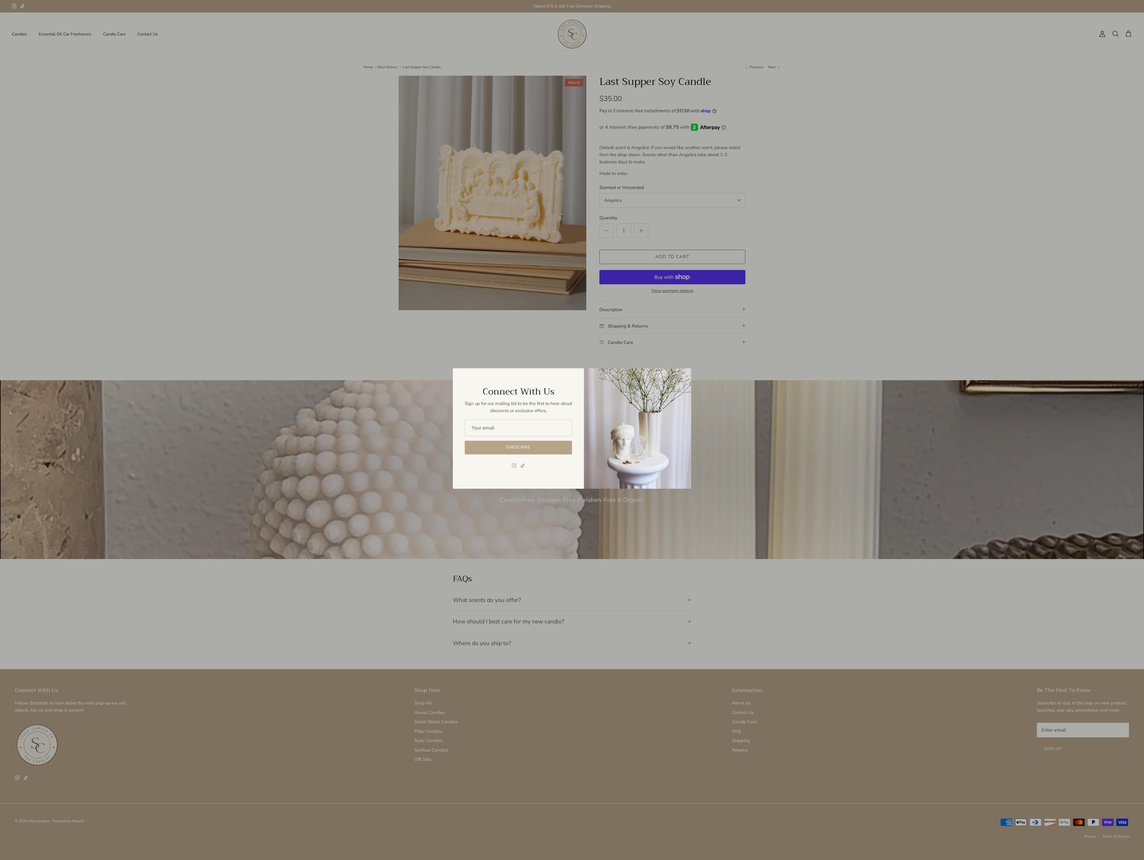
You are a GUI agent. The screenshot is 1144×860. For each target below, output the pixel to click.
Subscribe (518, 447)
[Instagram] (514, 465)
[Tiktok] (522, 465)
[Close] (683, 375)
